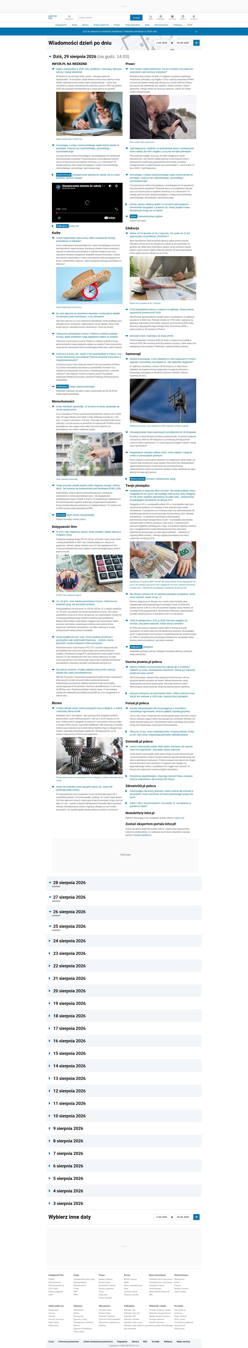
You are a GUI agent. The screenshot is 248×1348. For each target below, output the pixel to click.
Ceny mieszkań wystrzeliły (67, 479)
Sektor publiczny (101, 25)
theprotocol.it (179, 1325)
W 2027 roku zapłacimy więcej (68, 595)
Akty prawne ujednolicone (109, 1322)
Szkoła (76, 1313)
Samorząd (133, 354)
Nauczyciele (78, 1316)
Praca (101, 1292)
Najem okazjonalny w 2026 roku (69, 139)
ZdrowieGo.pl (179, 1310)
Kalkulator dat (129, 1310)
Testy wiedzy (79, 1332)
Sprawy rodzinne (106, 1279)
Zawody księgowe (55, 1292)
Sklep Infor (103, 1295)
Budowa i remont (181, 1288)
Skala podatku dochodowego (161, 1325)
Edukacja (177, 25)
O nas (51, 1341)
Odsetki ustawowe (156, 1322)
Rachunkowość (54, 1282)
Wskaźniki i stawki (157, 1306)
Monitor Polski (104, 1313)
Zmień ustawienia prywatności (98, 1341)
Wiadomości (179, 1279)
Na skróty (178, 1306)
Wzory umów (179, 1319)
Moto (147, 25)
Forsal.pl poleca (137, 703)
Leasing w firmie (130, 1292)
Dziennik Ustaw (105, 1310)
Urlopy (76, 1288)
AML (151, 1295)
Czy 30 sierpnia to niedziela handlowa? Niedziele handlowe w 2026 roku (120, 31)
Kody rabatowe (180, 1316)
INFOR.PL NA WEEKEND (69, 63)
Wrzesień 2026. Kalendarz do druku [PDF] (151, 336)
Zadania (51, 1316)
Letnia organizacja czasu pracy (69, 307)
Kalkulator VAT (130, 1316)
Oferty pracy (179, 1329)
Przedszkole (79, 1310)
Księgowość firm (64, 526)
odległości (148, 647)
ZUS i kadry (53, 1288)
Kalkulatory (129, 1306)
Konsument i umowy (107, 1285)
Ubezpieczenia (80, 1285)
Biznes (85, 25)
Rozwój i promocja (55, 1319)
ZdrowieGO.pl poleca (141, 786)
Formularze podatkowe (183, 1322)
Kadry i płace (53, 1322)
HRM (76, 1295)
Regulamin (122, 1341)
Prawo (117, 25)
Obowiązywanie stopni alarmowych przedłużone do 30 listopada (163, 432)
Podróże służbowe (156, 1319)
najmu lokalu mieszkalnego (80, 515)
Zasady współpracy (142, 835)
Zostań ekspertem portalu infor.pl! (151, 824)
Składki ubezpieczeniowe (159, 1316)
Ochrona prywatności (68, 1341)
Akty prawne (104, 1306)
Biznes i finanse (130, 1279)
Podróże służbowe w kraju (160, 1310)
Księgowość (61, 25)
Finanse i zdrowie (131, 1295)
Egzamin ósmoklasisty (83, 1329)
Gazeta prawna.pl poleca (144, 661)
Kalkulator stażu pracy (133, 1322)
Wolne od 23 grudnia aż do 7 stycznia (145, 303)
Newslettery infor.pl (140, 813)
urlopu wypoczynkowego (82, 386)
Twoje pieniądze (132, 25)
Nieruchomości (161, 25)
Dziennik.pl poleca (139, 741)
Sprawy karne (104, 1282)
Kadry (74, 25)
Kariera (135, 1341)
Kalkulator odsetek (131, 1319)
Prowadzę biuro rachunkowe (160, 1282)
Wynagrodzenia (80, 1282)
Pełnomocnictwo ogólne (150, 216)
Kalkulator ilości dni (132, 1313)
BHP (75, 1292)
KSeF (189, 25)
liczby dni (74, 226)
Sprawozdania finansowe (159, 1292)
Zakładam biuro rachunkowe (160, 1279)
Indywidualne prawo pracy (84, 1279)
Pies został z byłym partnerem (142, 142)
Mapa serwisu (183, 1341)
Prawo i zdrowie (105, 1298)
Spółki (126, 1282)
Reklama (168, 1341)
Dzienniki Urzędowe (107, 1316)
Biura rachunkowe (157, 1275)
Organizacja (53, 1310)
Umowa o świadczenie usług (160, 479)
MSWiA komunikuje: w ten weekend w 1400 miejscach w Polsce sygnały (159, 426)
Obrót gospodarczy (56, 1285)
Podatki (51, 1279)
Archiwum (178, 1313)
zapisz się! (179, 818)
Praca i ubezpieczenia (133, 1285)
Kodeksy (102, 1325)
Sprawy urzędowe (106, 1288)
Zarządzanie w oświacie (83, 1322)
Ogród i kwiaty (180, 1292)
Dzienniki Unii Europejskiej (109, 1319)
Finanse (177, 1285)
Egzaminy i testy (80, 1319)
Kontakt (156, 1341)
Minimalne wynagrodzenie (160, 1313)
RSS (145, 1341)
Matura (76, 1325)
